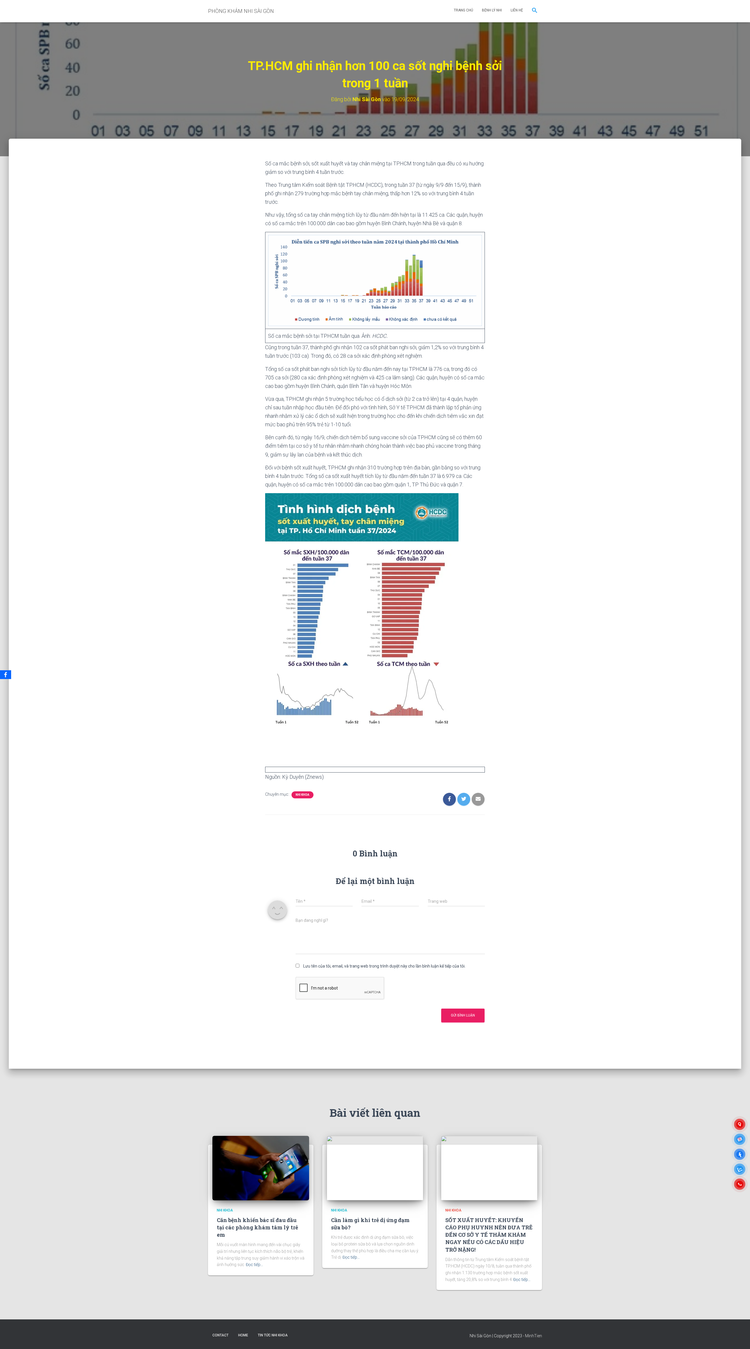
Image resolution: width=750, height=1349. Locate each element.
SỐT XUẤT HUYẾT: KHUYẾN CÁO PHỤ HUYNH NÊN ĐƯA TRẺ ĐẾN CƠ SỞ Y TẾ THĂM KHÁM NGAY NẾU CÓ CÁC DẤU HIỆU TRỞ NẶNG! (489, 1234)
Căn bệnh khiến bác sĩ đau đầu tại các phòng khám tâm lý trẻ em (257, 1227)
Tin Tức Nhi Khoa (273, 1335)
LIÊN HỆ (517, 10)
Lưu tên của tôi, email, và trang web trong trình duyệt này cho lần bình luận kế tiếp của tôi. (384, 966)
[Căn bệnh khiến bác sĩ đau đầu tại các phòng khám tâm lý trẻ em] (260, 1167)
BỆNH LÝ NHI (492, 10)
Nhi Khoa (302, 794)
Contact (220, 1335)
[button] (534, 11)
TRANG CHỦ (463, 10)
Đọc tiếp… (254, 1264)
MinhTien (533, 1335)
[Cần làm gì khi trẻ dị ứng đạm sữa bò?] (375, 1167)
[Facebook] (5, 674)
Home (243, 1335)
